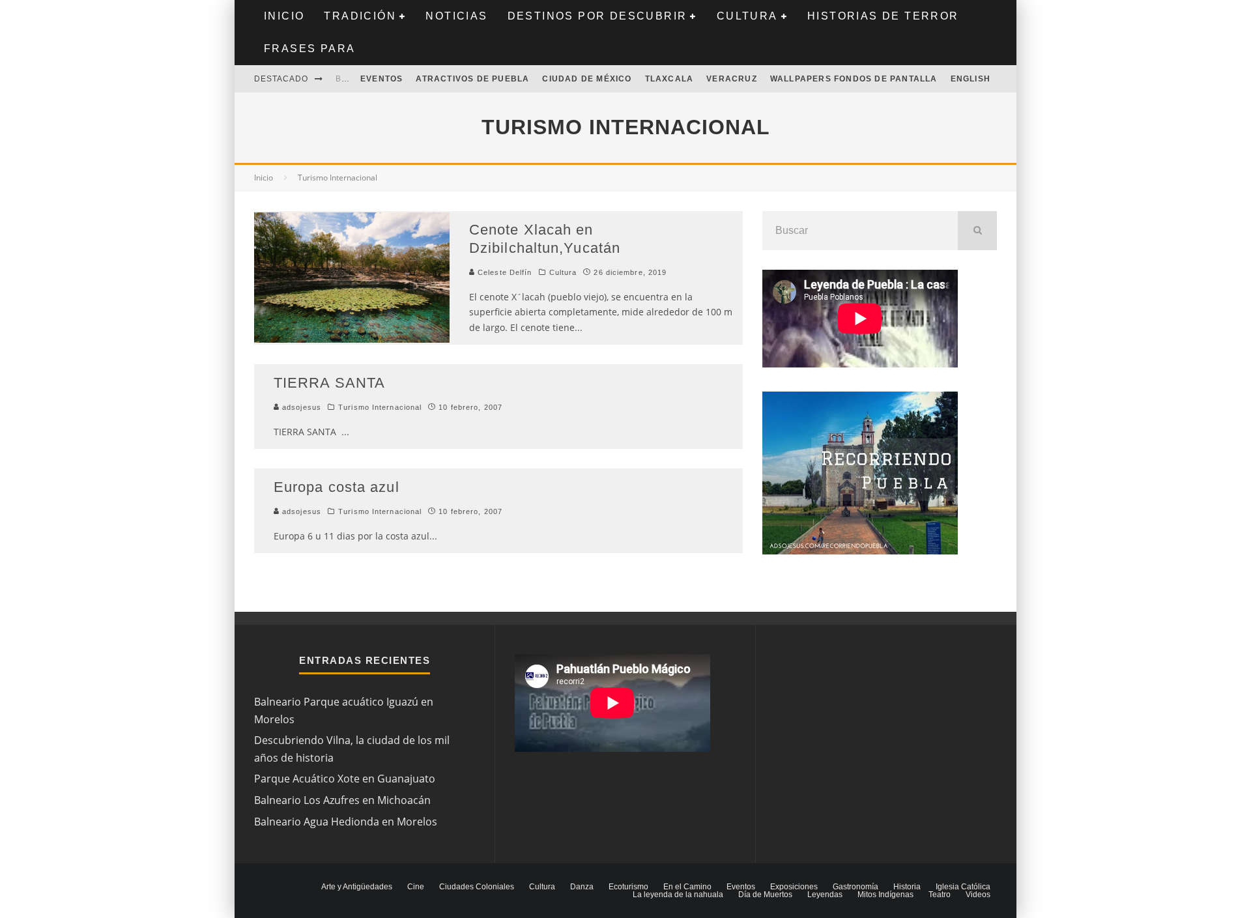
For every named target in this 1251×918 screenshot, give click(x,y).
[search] (977, 230)
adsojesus (300, 407)
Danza (582, 887)
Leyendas (824, 894)
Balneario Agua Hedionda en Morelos (345, 821)
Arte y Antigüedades (356, 887)
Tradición (360, 16)
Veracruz (731, 78)
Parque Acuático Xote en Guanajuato (344, 778)
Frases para (309, 48)
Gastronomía (855, 887)
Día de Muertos (765, 894)
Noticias (456, 16)
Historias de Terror (883, 16)
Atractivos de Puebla (472, 78)
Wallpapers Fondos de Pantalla (854, 78)
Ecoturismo (628, 887)
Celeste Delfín (503, 272)
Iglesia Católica (963, 887)
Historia (907, 887)
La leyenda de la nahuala (678, 894)
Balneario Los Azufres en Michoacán (342, 800)
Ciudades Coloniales (476, 887)
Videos (978, 894)
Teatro (939, 894)
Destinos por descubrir (597, 16)
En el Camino (687, 887)
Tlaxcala (669, 78)
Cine (415, 887)
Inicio (284, 16)
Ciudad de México (586, 78)
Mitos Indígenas (885, 894)
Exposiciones (794, 887)
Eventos (381, 78)
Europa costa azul (336, 487)
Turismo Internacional (380, 407)
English (970, 78)
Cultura (747, 16)
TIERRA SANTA (329, 383)
